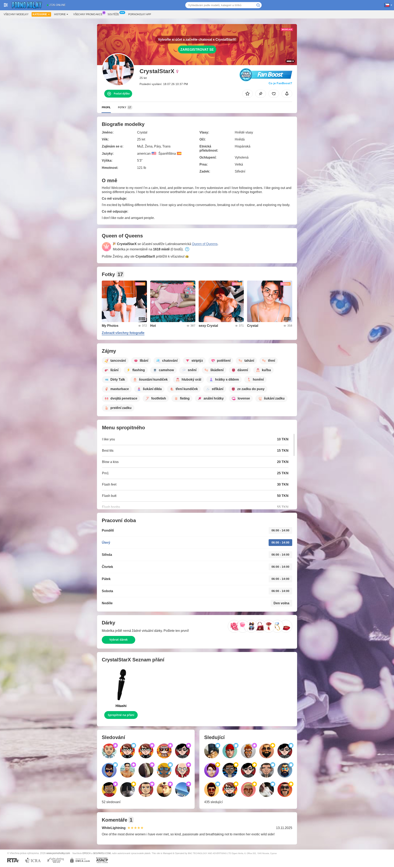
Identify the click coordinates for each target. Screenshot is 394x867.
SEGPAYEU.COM (102, 853)
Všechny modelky (16, 14)
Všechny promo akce (87, 14)
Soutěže (113, 14)
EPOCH (86, 853)
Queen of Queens (205, 244)
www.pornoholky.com (58, 853)
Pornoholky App (139, 14)
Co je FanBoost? (280, 83)
